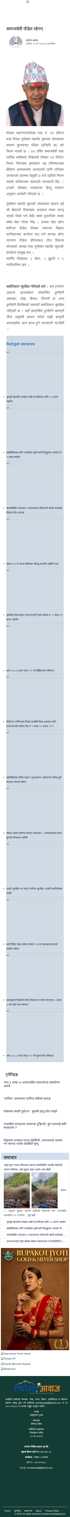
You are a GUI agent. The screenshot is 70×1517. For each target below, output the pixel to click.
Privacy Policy (52, 1510)
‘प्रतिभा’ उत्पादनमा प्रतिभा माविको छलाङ (27, 1098)
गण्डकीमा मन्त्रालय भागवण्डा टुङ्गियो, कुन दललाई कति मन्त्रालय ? (35, 1125)
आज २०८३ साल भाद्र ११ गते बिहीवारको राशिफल (30, 670)
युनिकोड (17, 1510)
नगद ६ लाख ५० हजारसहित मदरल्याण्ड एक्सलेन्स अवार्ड (32, 1084)
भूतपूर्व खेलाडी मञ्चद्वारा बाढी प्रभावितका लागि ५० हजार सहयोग (36, 1222)
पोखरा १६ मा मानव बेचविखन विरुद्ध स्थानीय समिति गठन (32, 564)
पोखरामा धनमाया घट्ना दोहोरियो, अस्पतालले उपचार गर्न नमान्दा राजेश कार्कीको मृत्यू (33, 1142)
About (38, 1510)
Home (7, 1510)
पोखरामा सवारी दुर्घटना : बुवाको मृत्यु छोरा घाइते (30, 1111)
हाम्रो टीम (28, 1510)
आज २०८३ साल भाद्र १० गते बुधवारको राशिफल (29, 1055)
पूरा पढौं (31, 1215)
